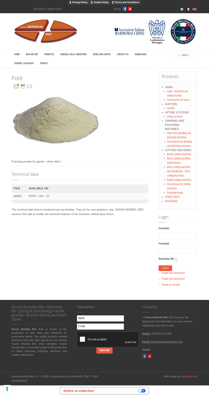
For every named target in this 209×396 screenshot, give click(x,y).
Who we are (32, 54)
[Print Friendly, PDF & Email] (23, 85)
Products (49, 54)
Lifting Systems (175, 116)
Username (164, 228)
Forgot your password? (173, 273)
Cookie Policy (101, 2)
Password (164, 243)
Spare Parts (172, 197)
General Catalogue (24, 63)
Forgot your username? (173, 279)
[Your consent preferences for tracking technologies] (7, 389)
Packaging (171, 201)
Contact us (123, 54)
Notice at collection (78, 391)
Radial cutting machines (179, 180)
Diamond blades (175, 193)
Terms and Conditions (127, 2)
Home (17, 54)
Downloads (141, 54)
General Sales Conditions (73, 54)
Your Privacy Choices (118, 391)
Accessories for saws (178, 100)
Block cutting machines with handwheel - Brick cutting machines (179, 171)
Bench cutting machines (179, 154)
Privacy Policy (79, 2)
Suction (171, 108)
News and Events (102, 54)
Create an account (171, 285)
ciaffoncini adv (189, 376)
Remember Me (166, 259)
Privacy (44, 63)
